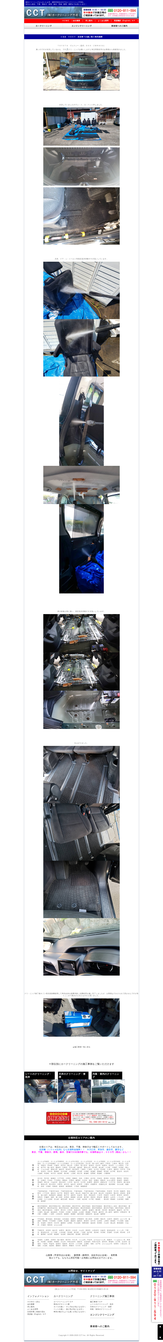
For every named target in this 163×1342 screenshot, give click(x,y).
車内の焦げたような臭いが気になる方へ (70, 1312)
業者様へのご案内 (100, 1326)
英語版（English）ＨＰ (36, 1314)
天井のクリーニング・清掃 (101, 1307)
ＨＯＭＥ (65, 21)
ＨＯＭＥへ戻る (33, 1302)
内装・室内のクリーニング (101, 1309)
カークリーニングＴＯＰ (63, 1302)
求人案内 (89, 21)
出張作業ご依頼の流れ (36, 1312)
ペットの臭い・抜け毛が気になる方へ (69, 1309)
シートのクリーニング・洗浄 (101, 1304)
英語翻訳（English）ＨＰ (124, 21)
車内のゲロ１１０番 (62, 1304)
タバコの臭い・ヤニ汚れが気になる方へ (70, 1307)
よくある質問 (103, 21)
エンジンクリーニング (102, 1314)
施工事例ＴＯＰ (96, 1302)
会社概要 (76, 21)
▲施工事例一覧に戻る (81, 1047)
